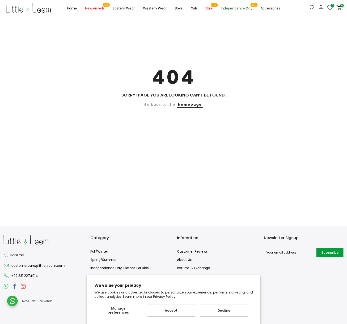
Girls (194, 8)
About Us (184, 259)
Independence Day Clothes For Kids (119, 268)
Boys (178, 8)
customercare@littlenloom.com (38, 265)
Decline (223, 310)
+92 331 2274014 (24, 275)
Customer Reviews (192, 251)
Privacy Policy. (164, 296)
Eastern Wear (124, 8)
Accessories (270, 8)
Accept (171, 310)
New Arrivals (96, 7)
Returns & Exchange (193, 268)
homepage (190, 104)
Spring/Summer (103, 259)
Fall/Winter (99, 251)
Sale (211, 7)
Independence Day (238, 7)
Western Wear (155, 8)
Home (72, 8)
